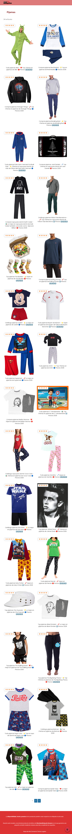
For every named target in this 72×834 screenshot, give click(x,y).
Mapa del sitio (27, 831)
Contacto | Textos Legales (39, 831)
